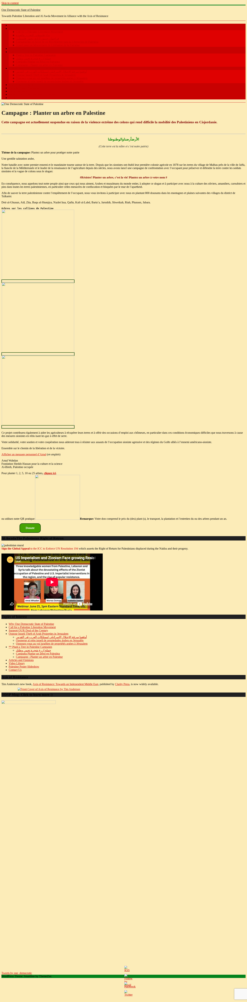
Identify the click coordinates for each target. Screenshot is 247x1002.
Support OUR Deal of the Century (28, 630)
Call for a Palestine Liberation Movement (39, 31)
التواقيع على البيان (19, 48)
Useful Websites (18, 91)
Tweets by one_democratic (16, 973)
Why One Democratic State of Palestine (31, 623)
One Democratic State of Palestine (21, 9)
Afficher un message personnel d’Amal (23, 454)
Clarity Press (122, 684)
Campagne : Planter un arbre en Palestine (39, 65)
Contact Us (15, 97)
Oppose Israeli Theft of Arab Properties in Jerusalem (38, 68)
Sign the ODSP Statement (23, 28)
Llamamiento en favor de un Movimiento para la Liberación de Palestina (57, 41)
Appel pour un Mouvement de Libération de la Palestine (48, 45)
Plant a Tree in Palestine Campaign (28, 51)
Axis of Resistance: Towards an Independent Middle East (65, 684)
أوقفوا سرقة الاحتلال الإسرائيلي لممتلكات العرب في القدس (51, 71)
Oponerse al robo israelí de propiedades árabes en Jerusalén (50, 81)
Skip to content (10, 3)
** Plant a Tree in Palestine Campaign (30, 646)
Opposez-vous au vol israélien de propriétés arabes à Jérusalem (52, 78)
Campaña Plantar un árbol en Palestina (38, 61)
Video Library (17, 663)
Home (12, 25)
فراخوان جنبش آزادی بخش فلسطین (37, 38)
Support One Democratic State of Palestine (33, 94)
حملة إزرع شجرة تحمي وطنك (33, 58)
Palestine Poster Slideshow (24, 87)
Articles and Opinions (21, 84)
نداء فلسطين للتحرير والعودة (33, 35)
